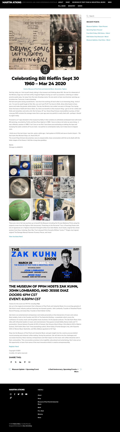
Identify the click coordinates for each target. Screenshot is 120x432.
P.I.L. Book (62, 6)
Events (26, 89)
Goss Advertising (27, 426)
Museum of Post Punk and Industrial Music (41, 89)
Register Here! (14, 346)
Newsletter (58, 89)
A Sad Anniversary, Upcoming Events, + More (63, 370)
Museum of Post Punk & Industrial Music (88, 2)
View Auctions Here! (16, 236)
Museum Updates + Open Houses (97, 26)
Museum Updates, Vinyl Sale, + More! (98, 40)
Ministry (71, 6)
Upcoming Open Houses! (94, 30)
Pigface (64, 89)
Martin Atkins (17, 424)
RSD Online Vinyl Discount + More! (97, 36)
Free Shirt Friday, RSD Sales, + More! (98, 33)
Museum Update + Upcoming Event (25, 369)
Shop (68, 2)
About (60, 2)
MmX (110, 2)
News (80, 6)
